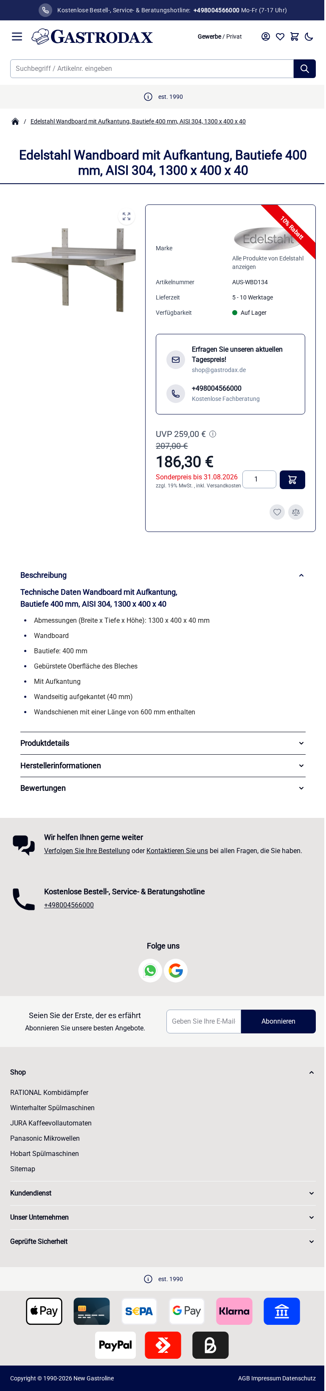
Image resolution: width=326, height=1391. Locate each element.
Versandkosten (170, 492)
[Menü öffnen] (17, 36)
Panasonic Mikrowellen (45, 1145)
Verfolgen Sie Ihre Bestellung (87, 857)
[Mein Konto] (259, 36)
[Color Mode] (302, 36)
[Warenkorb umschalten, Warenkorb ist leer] (288, 36)
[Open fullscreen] (123, 216)
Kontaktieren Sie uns (177, 857)
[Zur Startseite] (107, 36)
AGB (238, 1384)
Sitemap (22, 1175)
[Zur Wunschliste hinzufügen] (270, 518)
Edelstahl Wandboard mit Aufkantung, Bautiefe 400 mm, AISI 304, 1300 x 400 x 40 (138, 121)
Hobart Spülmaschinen (44, 1160)
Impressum (260, 1384)
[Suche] (298, 68)
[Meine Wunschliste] (274, 36)
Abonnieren (273, 1028)
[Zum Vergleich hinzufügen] (289, 518)
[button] (159, 1079)
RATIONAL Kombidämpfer (49, 1099)
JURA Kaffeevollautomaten (51, 1129)
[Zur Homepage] (15, 121)
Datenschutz (292, 1384)
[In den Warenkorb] (286, 486)
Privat (228, 36)
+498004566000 (69, 911)
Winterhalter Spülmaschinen (52, 1114)
